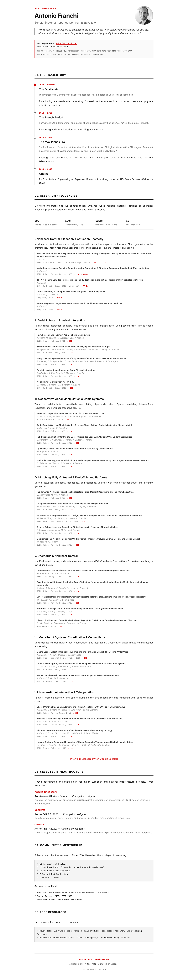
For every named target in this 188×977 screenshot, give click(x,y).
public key (61, 51)
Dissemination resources (53, 937)
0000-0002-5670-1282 (56, 47)
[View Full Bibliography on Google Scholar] (94, 758)
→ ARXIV (102, 263)
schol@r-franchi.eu (66, 43)
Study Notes (46, 931)
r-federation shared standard (101, 964)
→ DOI (94, 263)
